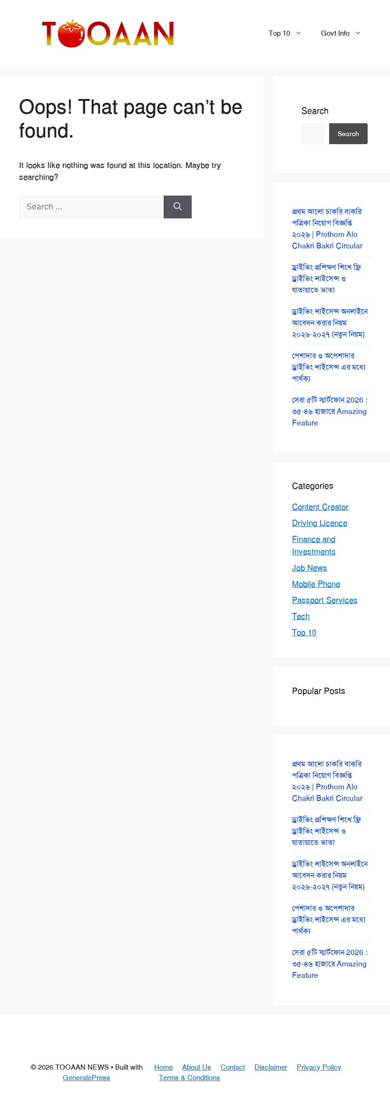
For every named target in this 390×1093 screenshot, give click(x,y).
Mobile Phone (316, 584)
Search (315, 111)
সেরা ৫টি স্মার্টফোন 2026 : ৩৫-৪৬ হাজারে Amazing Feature (329, 411)
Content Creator (320, 507)
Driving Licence (319, 523)
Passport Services (325, 600)
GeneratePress (86, 1078)
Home (163, 1067)
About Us (196, 1067)
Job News (309, 567)
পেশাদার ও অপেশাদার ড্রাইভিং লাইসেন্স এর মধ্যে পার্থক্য (329, 367)
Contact (233, 1067)
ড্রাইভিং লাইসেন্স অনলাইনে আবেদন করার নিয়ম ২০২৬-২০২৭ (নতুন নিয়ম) (330, 322)
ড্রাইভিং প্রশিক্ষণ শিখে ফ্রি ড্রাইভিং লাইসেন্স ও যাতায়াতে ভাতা (326, 278)
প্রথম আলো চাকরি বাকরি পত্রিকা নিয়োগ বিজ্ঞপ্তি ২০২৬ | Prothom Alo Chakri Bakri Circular (327, 229)
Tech (301, 616)
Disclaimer (270, 1067)
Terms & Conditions (189, 1078)
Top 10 (279, 33)
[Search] (178, 207)
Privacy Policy (319, 1067)
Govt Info (335, 33)
